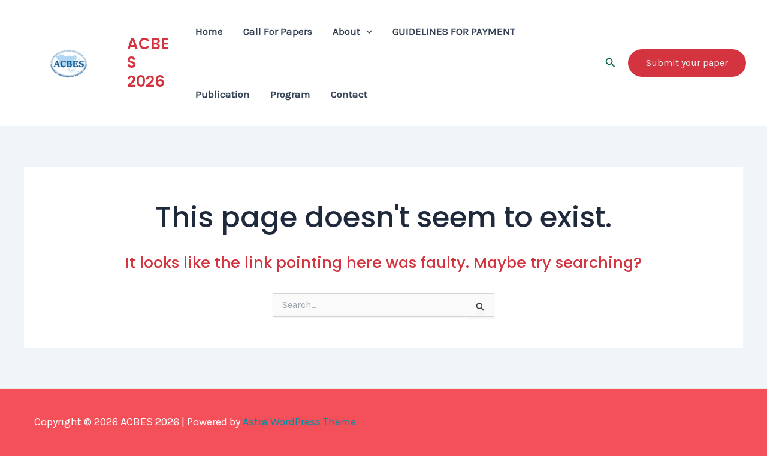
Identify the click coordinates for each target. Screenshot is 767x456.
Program (290, 94)
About (346, 31)
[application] (366, 31)
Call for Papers (277, 31)
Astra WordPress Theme (299, 421)
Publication (222, 94)
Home (209, 31)
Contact (349, 94)
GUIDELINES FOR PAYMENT (453, 31)
